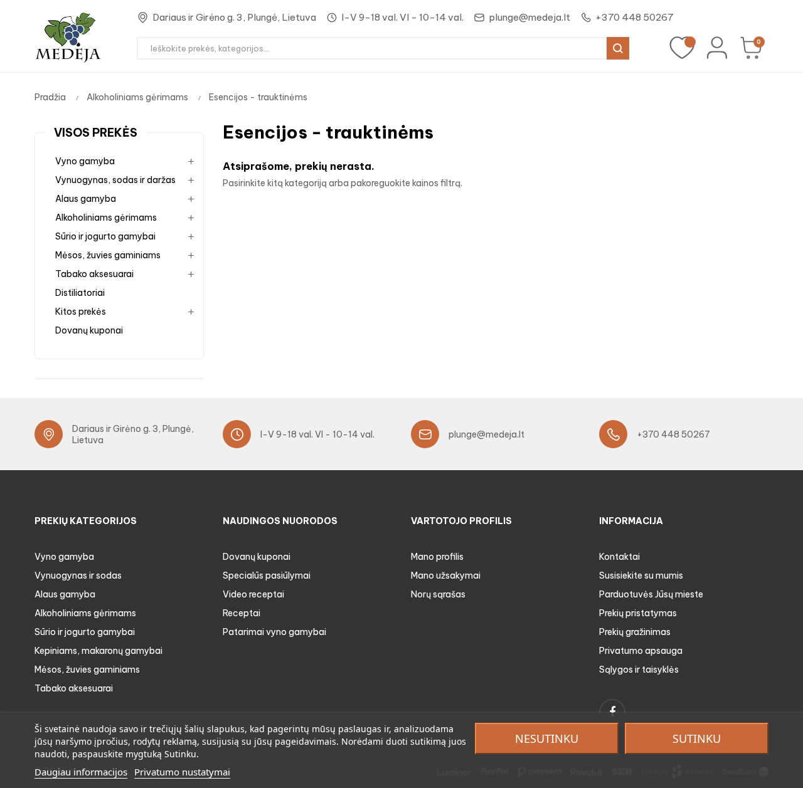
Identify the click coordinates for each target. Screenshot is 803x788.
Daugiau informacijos (81, 771)
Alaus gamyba (85, 198)
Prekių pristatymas (638, 613)
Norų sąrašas (438, 594)
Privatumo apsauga (641, 650)
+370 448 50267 (634, 17)
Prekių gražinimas (635, 632)
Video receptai (253, 594)
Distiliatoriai (80, 292)
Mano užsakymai (446, 575)
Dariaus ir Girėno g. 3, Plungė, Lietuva (234, 17)
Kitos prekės (80, 311)
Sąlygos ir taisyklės (639, 669)
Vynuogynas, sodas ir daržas (115, 180)
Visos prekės (95, 132)
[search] (618, 48)
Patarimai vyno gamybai (274, 632)
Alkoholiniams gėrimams (106, 217)
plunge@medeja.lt (529, 17)
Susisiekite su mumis (641, 575)
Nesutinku (546, 738)
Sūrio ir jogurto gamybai (105, 236)
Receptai (241, 613)
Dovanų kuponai (89, 330)
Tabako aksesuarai (94, 274)
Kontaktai (619, 556)
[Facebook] (612, 712)
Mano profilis (437, 556)
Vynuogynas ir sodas (78, 575)
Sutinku (697, 738)
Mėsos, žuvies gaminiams (108, 255)
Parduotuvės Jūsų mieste (651, 594)
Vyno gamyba (85, 161)
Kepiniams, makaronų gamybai (98, 650)
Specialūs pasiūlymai (267, 575)
